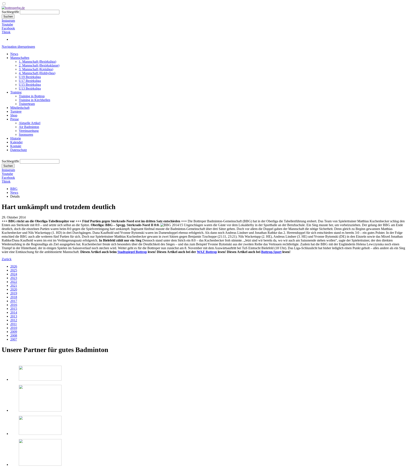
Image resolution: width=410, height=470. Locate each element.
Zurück (7, 259)
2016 (13, 305)
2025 (13, 270)
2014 (13, 312)
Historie (15, 138)
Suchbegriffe (10, 12)
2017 (13, 301)
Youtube (7, 24)
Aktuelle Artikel (29, 123)
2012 (13, 320)
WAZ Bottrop (207, 252)
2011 (13, 324)
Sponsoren (26, 134)
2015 (13, 308)
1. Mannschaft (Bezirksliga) (37, 61)
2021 (13, 285)
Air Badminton (29, 127)
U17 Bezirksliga (30, 81)
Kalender (16, 142)
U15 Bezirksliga (30, 84)
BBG (14, 189)
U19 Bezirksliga (30, 77)
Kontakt (15, 146)
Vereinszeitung (29, 130)
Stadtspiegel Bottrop (132, 252)
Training (16, 92)
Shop (13, 115)
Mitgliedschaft (19, 107)
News (14, 54)
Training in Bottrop (32, 96)
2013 (13, 316)
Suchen (8, 16)
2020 (13, 289)
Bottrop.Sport (271, 252)
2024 (13, 274)
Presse (14, 119)
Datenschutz (18, 150)
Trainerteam (27, 104)
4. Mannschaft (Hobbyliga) (37, 73)
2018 (13, 297)
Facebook (8, 28)
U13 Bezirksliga (30, 88)
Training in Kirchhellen (34, 100)
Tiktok (6, 32)
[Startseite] (13, 8)
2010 (13, 328)
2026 (13, 266)
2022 (13, 282)
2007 (13, 339)
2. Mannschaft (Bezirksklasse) (39, 65)
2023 (13, 278)
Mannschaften (19, 58)
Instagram (8, 20)
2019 (13, 293)
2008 (13, 335)
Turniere (16, 111)
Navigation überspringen (18, 46)
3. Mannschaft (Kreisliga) (36, 69)
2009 (13, 331)
